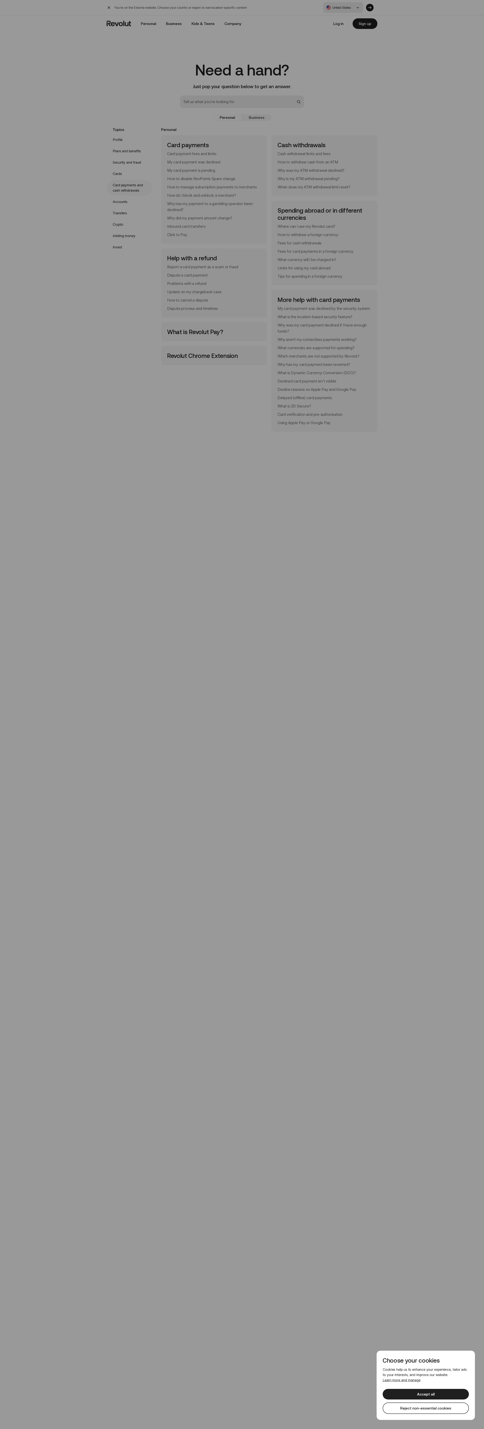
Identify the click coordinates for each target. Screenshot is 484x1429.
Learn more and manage (401, 1380)
